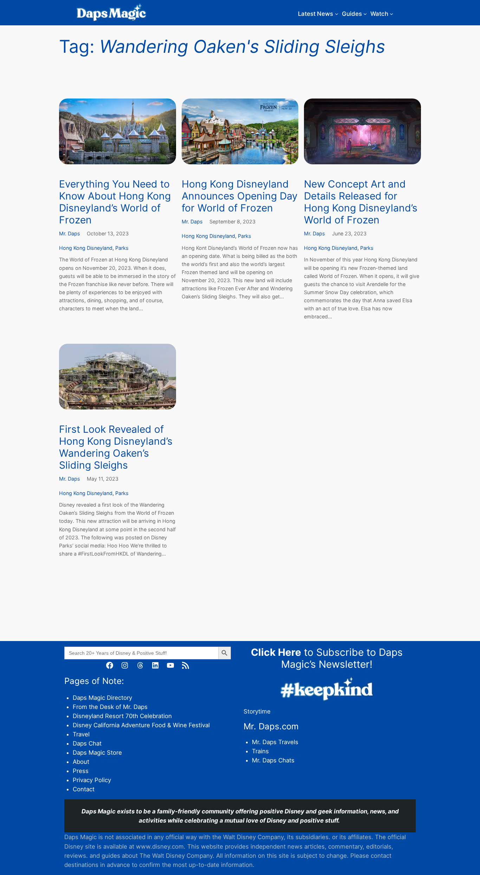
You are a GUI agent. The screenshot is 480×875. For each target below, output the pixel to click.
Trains (260, 751)
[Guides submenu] (365, 13)
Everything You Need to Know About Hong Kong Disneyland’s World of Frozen (115, 202)
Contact (84, 789)
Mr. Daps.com (271, 726)
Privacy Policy (92, 780)
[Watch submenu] (391, 13)
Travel (81, 734)
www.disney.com (160, 846)
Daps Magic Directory (102, 697)
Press (81, 770)
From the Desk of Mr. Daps (110, 706)
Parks (122, 248)
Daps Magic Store (97, 752)
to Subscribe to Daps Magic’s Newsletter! (327, 658)
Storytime (257, 711)
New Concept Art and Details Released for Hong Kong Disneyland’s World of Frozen (360, 202)
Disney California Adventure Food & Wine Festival (141, 725)
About (81, 761)
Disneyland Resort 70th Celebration (122, 715)
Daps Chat (87, 743)
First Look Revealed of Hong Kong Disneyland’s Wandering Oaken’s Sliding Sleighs (116, 447)
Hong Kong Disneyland (85, 248)
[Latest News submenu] (336, 13)
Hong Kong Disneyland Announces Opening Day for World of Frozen (240, 196)
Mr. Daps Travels (275, 742)
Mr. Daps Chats (273, 760)
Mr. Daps (69, 233)
